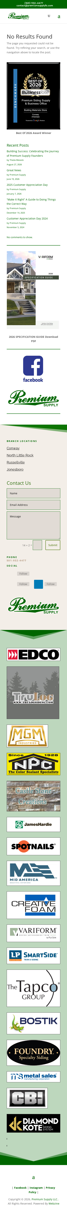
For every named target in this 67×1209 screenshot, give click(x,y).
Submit (52, 545)
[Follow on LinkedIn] (38, 584)
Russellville (16, 462)
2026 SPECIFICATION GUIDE (26, 337)
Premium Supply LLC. (45, 1199)
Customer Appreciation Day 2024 (27, 218)
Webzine (54, 1203)
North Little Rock (20, 455)
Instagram (36, 1187)
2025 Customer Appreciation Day (27, 185)
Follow (23, 573)
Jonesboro (15, 469)
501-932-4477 (17, 560)
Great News (14, 170)
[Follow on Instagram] (11, 584)
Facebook (20, 1187)
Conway (13, 448)
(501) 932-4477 (33, 3)
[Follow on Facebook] (11, 573)
